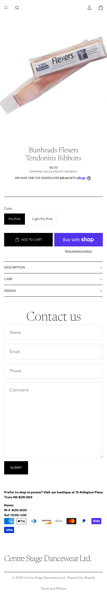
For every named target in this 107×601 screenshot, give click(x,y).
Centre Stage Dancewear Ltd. (45, 578)
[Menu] (6, 8)
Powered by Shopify (81, 578)
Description (14, 267)
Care (8, 279)
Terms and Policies (53, 588)
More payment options (78, 251)
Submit (16, 468)
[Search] (17, 7)
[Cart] (100, 7)
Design (10, 291)
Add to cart (31, 240)
